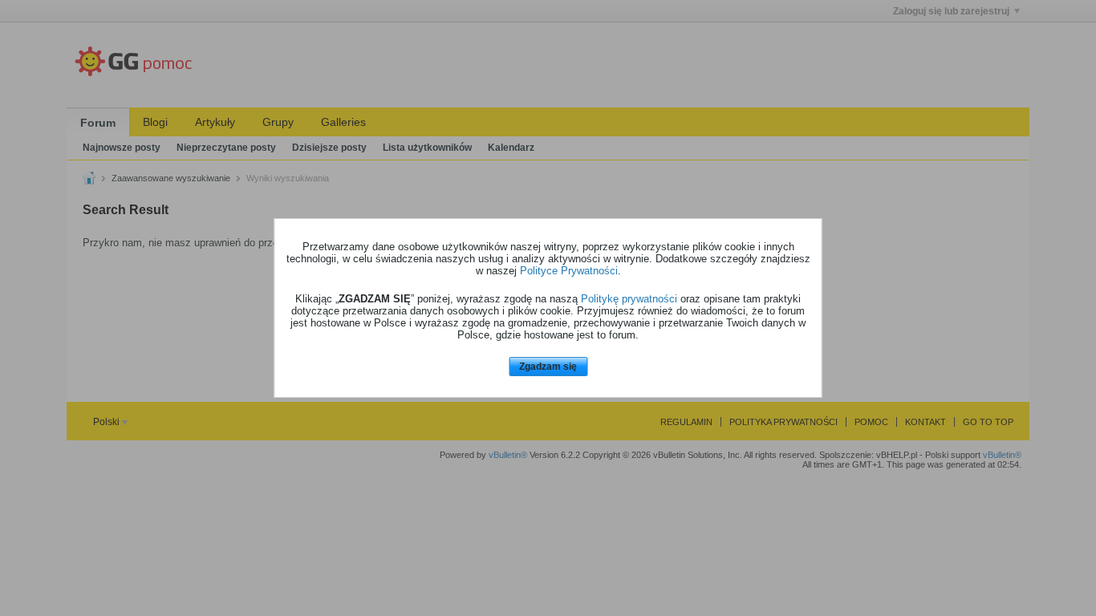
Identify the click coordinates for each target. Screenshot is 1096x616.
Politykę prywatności (629, 299)
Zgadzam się (548, 366)
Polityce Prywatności (569, 271)
